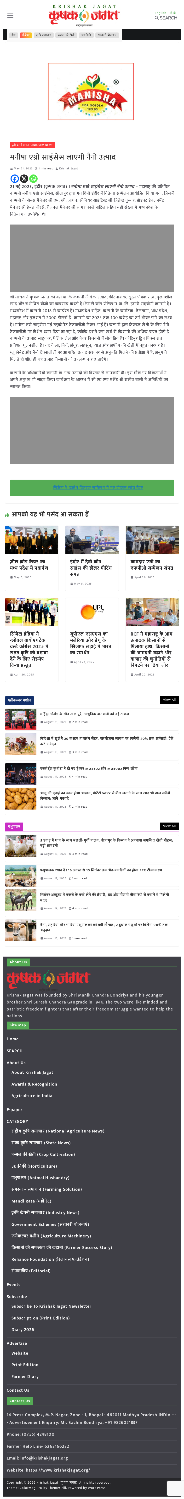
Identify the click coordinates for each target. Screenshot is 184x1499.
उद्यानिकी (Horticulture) (35, 1166)
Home (13, 1039)
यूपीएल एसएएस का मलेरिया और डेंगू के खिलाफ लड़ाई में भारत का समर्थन (90, 643)
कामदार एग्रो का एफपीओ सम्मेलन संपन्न (152, 565)
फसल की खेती (66, 35)
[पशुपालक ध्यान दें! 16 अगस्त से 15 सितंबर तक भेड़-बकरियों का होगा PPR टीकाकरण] (20, 876)
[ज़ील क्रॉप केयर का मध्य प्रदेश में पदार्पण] (31, 529)
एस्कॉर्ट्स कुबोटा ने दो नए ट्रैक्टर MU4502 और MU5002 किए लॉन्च (89, 769)
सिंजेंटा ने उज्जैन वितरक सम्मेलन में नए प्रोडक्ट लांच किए (98, 487)
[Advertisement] (92, 258)
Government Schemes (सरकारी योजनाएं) (51, 1224)
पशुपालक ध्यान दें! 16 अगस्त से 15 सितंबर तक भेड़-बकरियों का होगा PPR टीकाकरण (102, 870)
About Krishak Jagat (33, 1072)
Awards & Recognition (35, 1084)
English (161, 13)
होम (14, 35)
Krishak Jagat (68, 168)
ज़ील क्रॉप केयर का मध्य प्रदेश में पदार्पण (29, 565)
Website (20, 1353)
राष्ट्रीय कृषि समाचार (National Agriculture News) (58, 1131)
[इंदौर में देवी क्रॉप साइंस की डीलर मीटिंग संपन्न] (92, 529)
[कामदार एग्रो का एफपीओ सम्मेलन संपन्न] (152, 529)
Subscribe (17, 1296)
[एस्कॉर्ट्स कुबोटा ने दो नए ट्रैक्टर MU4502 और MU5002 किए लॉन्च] (20, 774)
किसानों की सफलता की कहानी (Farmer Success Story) (62, 1247)
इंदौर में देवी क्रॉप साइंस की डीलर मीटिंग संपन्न (91, 568)
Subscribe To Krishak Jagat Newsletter (52, 1306)
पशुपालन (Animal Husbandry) (41, 1178)
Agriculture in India (32, 1096)
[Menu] (10, 15)
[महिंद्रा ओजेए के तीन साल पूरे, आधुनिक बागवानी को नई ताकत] (20, 719)
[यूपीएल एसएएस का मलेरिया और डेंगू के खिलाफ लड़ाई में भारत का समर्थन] (92, 601)
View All (169, 699)
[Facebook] (15, 178)
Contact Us (18, 1390)
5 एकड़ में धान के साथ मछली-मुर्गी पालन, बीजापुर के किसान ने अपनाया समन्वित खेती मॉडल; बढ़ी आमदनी (106, 843)
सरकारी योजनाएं (107, 35)
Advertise (17, 1343)
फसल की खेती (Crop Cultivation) (43, 1154)
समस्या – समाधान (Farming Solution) (47, 1189)
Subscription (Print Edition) (41, 1318)
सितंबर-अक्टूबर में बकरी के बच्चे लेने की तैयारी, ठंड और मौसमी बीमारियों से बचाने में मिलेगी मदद (104, 897)
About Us (16, 1063)
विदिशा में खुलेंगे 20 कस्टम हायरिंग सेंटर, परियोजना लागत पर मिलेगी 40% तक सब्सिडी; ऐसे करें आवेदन (107, 741)
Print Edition (25, 1365)
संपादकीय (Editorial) (31, 1271)
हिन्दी (173, 13)
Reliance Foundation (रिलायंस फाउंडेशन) (50, 1259)
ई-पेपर (26, 35)
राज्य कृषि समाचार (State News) (41, 1143)
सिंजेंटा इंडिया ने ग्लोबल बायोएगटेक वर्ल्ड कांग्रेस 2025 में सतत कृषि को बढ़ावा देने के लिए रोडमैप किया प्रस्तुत (29, 649)
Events (14, 1284)
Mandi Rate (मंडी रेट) (32, 1201)
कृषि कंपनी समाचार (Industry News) (33, 145)
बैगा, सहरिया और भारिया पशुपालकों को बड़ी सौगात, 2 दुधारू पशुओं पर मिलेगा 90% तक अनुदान (104, 927)
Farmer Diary (25, 1376)
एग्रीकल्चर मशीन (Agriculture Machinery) (51, 1236)
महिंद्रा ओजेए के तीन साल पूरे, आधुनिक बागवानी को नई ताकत (85, 714)
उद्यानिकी (86, 35)
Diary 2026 (23, 1329)
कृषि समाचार (43, 35)
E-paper (15, 1109)
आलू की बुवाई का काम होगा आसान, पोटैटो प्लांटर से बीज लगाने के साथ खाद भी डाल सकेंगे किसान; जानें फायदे (105, 796)
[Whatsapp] (33, 178)
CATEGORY (18, 1121)
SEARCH (15, 1051)
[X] (24, 178)
